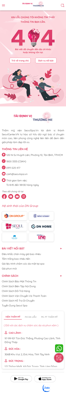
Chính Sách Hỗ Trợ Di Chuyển (18, 300)
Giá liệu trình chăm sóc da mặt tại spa (23, 263)
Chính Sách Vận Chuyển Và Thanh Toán (24, 295)
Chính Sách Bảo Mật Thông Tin (19, 281)
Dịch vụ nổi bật (46, 60)
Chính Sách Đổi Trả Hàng (16, 290)
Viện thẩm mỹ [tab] (12, 316)
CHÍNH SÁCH (10, 276)
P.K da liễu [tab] (31, 317)
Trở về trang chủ (20, 60)
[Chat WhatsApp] (59, 348)
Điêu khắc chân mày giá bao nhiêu (21, 254)
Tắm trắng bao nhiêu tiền (16, 258)
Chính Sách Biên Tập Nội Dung (19, 286)
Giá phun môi (9, 268)
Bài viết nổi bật (13, 248)
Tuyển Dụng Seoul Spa (14, 305)
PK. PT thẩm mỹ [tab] (49, 317)
